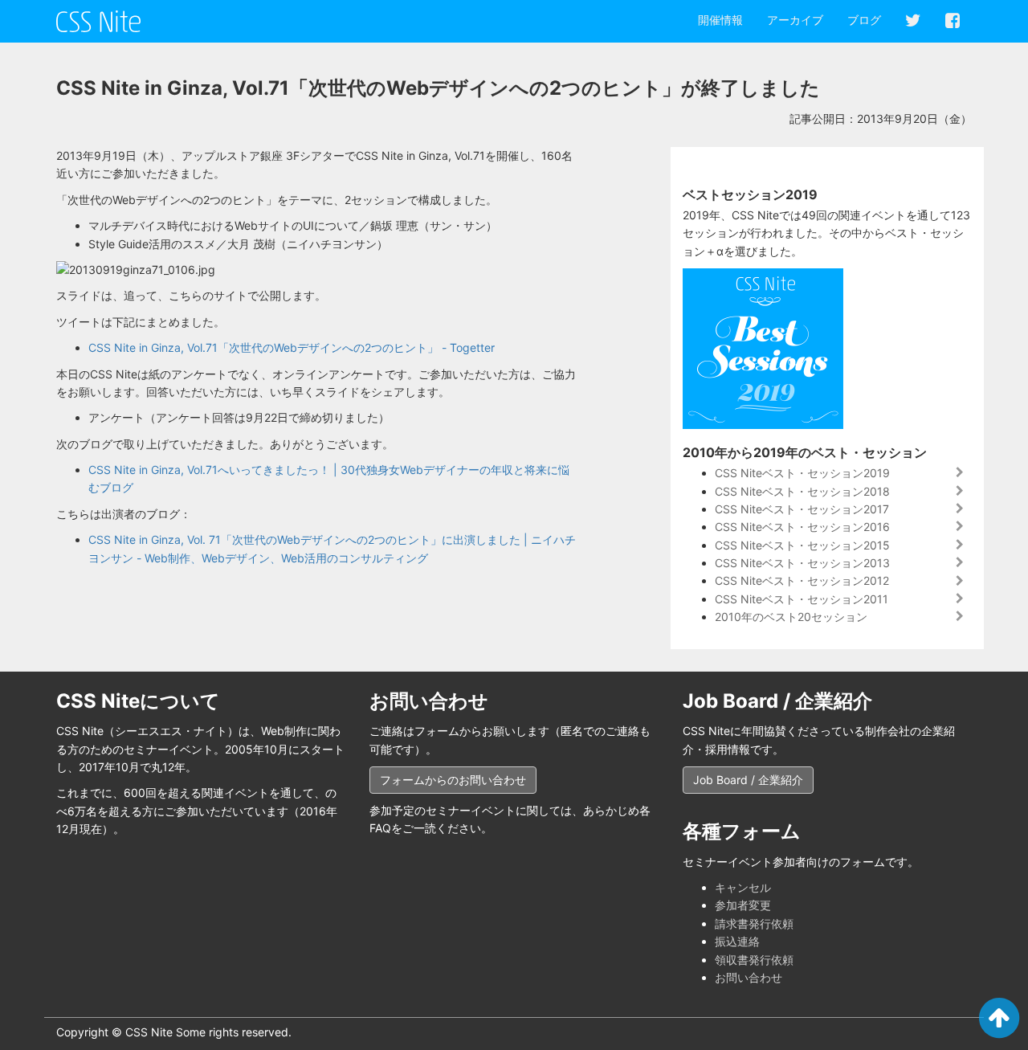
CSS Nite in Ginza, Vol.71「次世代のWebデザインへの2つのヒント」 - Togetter (291, 347)
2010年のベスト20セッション (791, 616)
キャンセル (743, 887)
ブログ (864, 20)
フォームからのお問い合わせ (453, 779)
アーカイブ (795, 20)
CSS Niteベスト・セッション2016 (802, 526)
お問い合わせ (748, 977)
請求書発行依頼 (754, 923)
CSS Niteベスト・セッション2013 (802, 563)
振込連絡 (737, 941)
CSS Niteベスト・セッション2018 (802, 491)
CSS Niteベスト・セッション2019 (802, 473)
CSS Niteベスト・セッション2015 (802, 545)
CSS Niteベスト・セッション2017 (802, 509)
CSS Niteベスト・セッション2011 (801, 599)
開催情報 (720, 20)
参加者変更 (743, 905)
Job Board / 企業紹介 (748, 779)
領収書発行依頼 (754, 959)
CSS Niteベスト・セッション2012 (802, 580)
